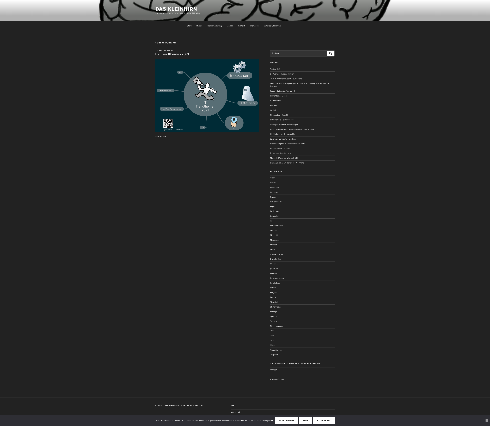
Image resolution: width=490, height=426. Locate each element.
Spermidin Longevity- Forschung (283, 139)
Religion (273, 292)
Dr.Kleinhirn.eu (276, 202)
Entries (275, 370)
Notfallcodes (275, 101)
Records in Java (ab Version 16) (282, 91)
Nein (305, 420)
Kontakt (241, 26)
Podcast (273, 273)
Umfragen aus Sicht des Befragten (284, 124)
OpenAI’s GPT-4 (276, 254)
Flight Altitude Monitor (279, 96)
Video (272, 345)
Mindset (273, 245)
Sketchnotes (275, 307)
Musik (272, 249)
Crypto (273, 197)
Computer (274, 192)
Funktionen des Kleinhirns (280, 153)
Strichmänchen (276, 326)
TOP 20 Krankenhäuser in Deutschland (286, 79)
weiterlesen (160, 136)
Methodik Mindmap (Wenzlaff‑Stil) (284, 158)
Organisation (275, 259)
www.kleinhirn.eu (277, 379)
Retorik (273, 297)
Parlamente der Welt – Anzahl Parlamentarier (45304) (292, 129)
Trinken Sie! (275, 69)
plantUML (274, 269)
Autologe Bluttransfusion (280, 148)
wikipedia (274, 355)
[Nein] (487, 420)
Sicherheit (274, 302)
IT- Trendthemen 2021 (172, 54)
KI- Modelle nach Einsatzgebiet (282, 134)
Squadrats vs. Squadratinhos (281, 120)
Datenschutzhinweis (272, 26)
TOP (272, 340)
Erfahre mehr (323, 420)
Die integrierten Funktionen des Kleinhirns (287, 163)
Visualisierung (275, 350)
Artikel (272, 182)
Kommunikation (276, 225)
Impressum (254, 26)
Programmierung (214, 26)
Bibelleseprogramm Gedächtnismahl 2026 (287, 144)
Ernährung (274, 211)
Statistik (273, 321)
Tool (272, 335)
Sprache (273, 316)
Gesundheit (274, 216)
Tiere (272, 331)
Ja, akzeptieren (286, 420)
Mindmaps (274, 240)
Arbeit (272, 178)
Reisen (199, 26)
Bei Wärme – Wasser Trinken (282, 74)
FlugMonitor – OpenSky (279, 115)
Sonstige (273, 311)
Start (189, 26)
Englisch (273, 206)
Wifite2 (273, 110)
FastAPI (273, 105)
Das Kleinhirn (176, 9)
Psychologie (275, 283)
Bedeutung (274, 187)
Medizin (230, 26)
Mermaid (274, 235)
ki (271, 221)
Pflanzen (274, 264)
